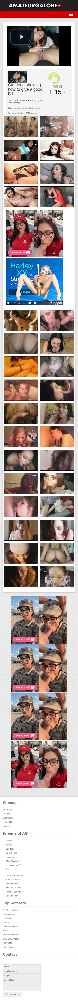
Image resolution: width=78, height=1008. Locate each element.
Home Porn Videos (14, 875)
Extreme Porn (12, 883)
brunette (33, 108)
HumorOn (7, 918)
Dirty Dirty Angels (14, 861)
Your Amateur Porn (14, 865)
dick (39, 108)
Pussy (9, 869)
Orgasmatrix (11, 857)
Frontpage (7, 809)
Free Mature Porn (14, 879)
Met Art (6, 930)
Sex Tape (10, 849)
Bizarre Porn (11, 853)
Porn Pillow (8, 947)
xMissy (9, 845)
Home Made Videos (15, 892)
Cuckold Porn (12, 896)
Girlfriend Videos (10, 910)
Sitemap (6, 826)
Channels (7, 814)
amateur (17, 108)
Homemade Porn (13, 887)
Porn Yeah (7, 943)
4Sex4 (6, 922)
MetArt (9, 840)
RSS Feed (7, 822)
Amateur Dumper (11, 935)
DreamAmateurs (10, 926)
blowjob (25, 108)
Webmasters (9, 818)
